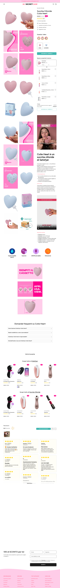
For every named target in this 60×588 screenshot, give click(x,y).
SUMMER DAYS (34, 578)
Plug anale (47, 584)
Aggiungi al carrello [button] (46, 109)
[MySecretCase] (30, 4)
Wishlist (19, 580)
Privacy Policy (6, 586)
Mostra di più (29, 483)
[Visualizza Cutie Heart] (11, 223)
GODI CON (47, 576)
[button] (53, 4)
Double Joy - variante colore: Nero (18, 387)
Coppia (32, 582)
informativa (43, 560)
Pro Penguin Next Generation (9, 381)
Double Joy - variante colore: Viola (17, 387)
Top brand (19, 584)
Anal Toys (33, 586)
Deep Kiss (46, 412)
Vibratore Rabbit (48, 578)
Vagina (32, 580)
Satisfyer (35, 361)
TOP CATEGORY (35, 576)
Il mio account (20, 578)
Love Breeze (33, 381)
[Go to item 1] (7, 434)
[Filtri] (52, 429)
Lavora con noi (20, 586)
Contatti (5, 582)
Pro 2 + (45, 381)
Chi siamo (6, 580)
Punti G (19, 582)
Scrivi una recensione (43, 428)
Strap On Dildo (48, 586)
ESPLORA (19, 576)
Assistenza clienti (7, 578)
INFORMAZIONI (7, 576)
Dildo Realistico (48, 580)
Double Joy (19, 381)
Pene (32, 584)
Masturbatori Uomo (49, 582)
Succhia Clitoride (34, 392)
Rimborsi (5, 584)
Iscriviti (43, 564)
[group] (30, 1)
